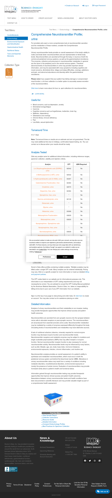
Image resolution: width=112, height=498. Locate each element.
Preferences (47, 257)
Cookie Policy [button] (43, 249)
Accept (65, 257)
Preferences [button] (38, 252)
